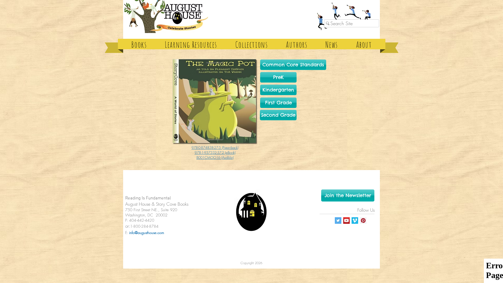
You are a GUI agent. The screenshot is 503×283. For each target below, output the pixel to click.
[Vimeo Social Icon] (355, 220)
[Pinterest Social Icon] (363, 220)
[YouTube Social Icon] (346, 220)
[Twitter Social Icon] (338, 220)
